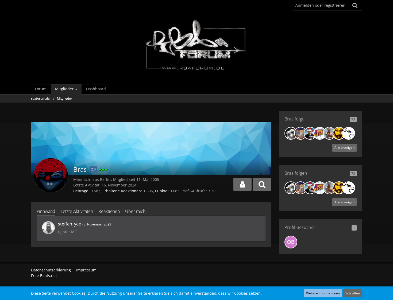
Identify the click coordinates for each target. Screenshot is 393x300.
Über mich (135, 211)
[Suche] (355, 5)
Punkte (161, 190)
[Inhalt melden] (256, 223)
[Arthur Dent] (310, 133)
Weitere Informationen (323, 293)
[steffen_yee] (48, 227)
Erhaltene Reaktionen (121, 190)
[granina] (300, 133)
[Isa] (339, 133)
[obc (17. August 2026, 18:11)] (290, 242)
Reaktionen (109, 211)
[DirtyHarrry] (290, 133)
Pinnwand (46, 211)
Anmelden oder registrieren (320, 5)
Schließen (352, 293)
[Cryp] (348, 133)
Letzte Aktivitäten (77, 211)
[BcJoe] (329, 133)
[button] (242, 184)
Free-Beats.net (44, 275)
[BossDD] (319, 133)
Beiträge (80, 190)
